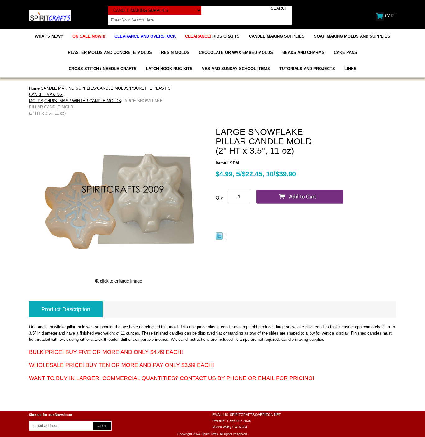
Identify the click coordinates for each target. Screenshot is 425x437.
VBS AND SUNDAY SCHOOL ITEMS (236, 68)
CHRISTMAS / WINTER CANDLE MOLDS (82, 100)
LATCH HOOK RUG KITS (169, 68)
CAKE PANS (345, 52)
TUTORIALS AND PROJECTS (307, 68)
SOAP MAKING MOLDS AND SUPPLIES (352, 36)
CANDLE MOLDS (113, 88)
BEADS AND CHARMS (303, 52)
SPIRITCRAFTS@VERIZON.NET (255, 414)
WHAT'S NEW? (49, 36)
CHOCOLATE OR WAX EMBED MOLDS (236, 52)
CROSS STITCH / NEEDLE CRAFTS (103, 68)
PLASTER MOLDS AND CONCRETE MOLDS (110, 52)
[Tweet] (219, 238)
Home (34, 88)
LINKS (350, 68)
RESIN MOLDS (175, 52)
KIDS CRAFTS (212, 36)
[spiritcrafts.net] (50, 15)
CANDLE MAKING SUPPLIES (277, 36)
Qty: (220, 197)
